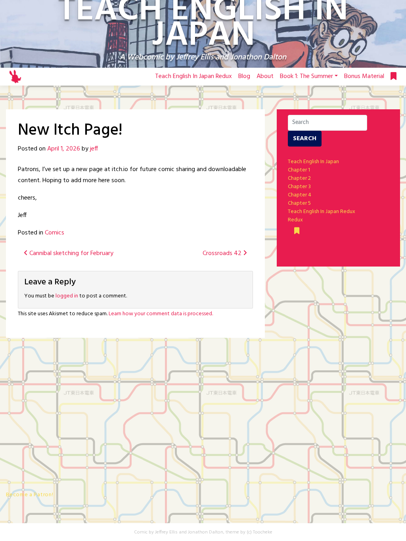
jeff (94, 149)
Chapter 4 (299, 195)
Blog (244, 76)
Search (304, 138)
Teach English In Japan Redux (193, 76)
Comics (54, 233)
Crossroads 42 (223, 253)
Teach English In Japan (313, 161)
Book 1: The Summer (306, 76)
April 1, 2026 (63, 149)
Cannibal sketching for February (70, 253)
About (265, 76)
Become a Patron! (29, 494)
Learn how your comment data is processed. (161, 313)
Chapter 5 (299, 203)
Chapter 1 (299, 170)
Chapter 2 (299, 178)
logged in (67, 296)
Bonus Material (364, 76)
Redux (295, 220)
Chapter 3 (299, 186)
